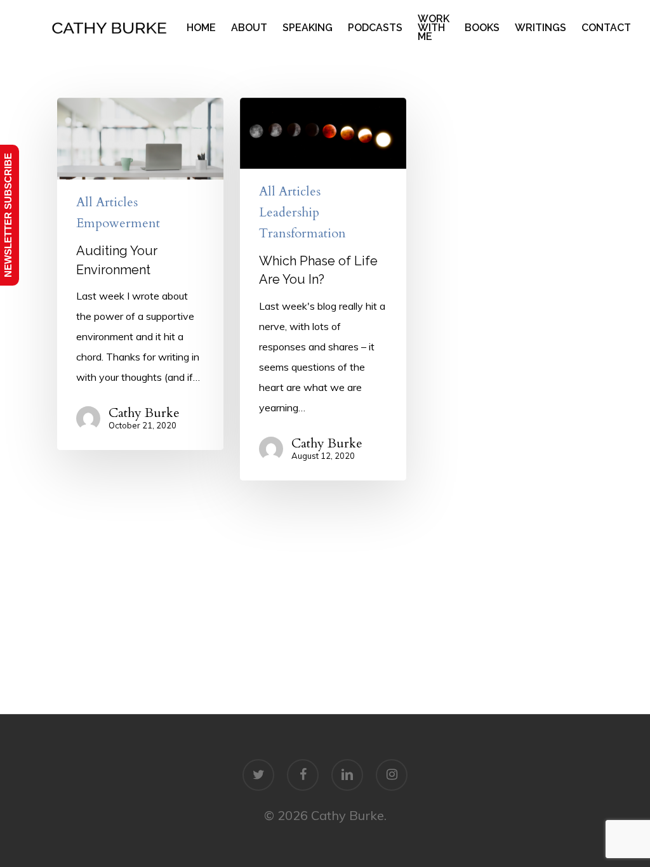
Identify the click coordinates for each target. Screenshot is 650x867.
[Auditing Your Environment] (140, 274)
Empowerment (118, 223)
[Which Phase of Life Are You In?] (323, 289)
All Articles (107, 202)
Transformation (302, 233)
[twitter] (258, 775)
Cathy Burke (144, 413)
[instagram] (392, 775)
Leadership (289, 212)
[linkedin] (347, 775)
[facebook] (303, 775)
